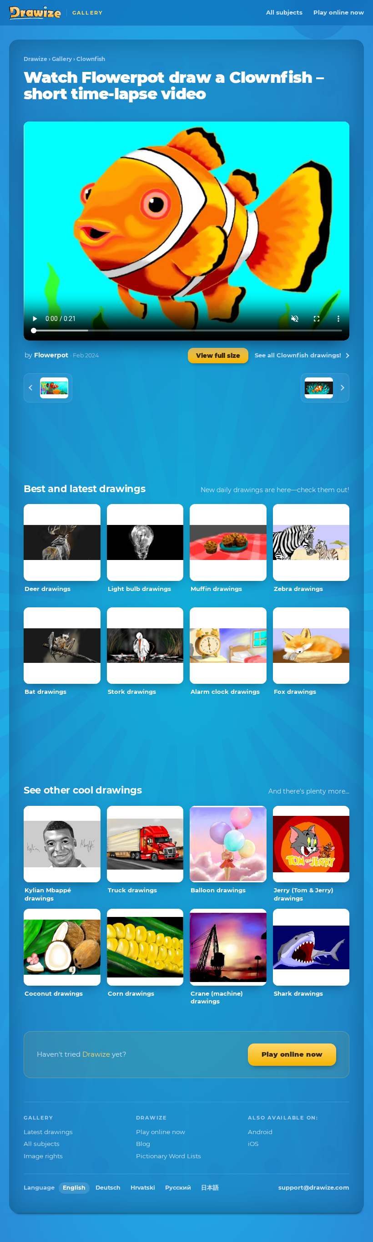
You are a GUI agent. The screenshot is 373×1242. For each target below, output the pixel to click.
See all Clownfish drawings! (298, 355)
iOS (253, 1143)
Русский (178, 1187)
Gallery (62, 59)
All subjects (284, 12)
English (74, 1187)
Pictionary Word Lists (168, 1156)
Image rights (43, 1156)
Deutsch (108, 1187)
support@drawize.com (313, 1187)
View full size (218, 355)
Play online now (338, 12)
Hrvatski (143, 1187)
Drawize (35, 59)
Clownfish (90, 59)
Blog (143, 1143)
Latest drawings (48, 1131)
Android (260, 1131)
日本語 (210, 1187)
